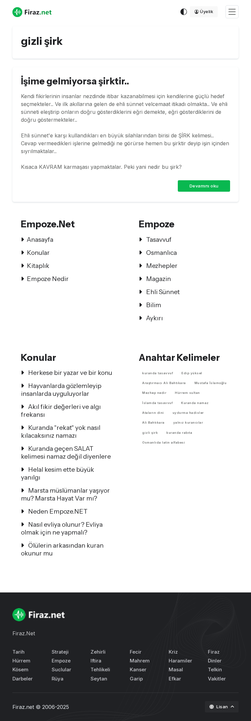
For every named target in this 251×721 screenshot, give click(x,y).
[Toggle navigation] (232, 12)
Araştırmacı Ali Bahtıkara (164, 383)
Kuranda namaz (195, 403)
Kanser (138, 669)
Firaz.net (23, 707)
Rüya (57, 679)
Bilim (153, 305)
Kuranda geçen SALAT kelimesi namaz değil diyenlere (66, 452)
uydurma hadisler (188, 412)
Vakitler (217, 679)
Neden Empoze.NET (57, 511)
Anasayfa (40, 239)
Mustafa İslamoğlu (210, 383)
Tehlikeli (100, 669)
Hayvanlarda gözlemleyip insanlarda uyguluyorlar (61, 389)
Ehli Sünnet (162, 292)
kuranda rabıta (179, 432)
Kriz (173, 652)
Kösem (20, 669)
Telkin (215, 669)
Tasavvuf (158, 239)
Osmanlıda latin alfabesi (163, 442)
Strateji (60, 652)
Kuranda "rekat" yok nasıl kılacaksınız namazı (60, 431)
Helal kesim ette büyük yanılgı (57, 473)
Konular (38, 252)
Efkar (175, 679)
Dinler (215, 661)
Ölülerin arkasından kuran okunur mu (62, 549)
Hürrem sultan (187, 393)
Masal (176, 669)
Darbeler (22, 679)
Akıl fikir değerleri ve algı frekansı (61, 410)
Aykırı (154, 318)
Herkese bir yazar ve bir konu (69, 373)
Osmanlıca (161, 252)
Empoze (61, 661)
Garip (136, 679)
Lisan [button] (222, 706)
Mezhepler (161, 266)
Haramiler (180, 661)
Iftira (96, 661)
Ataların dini (153, 412)
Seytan (99, 679)
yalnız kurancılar (188, 422)
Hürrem (21, 661)
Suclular (61, 669)
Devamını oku (204, 185)
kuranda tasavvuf (157, 373)
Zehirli (98, 652)
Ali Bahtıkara (153, 422)
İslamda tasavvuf (157, 403)
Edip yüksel (191, 373)
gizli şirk (150, 432)
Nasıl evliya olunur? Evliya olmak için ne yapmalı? (62, 528)
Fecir (136, 652)
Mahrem (140, 661)
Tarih (18, 652)
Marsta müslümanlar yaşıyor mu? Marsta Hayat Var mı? (65, 494)
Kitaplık (38, 266)
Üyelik (206, 11)
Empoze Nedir (48, 279)
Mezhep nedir (154, 393)
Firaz (214, 652)
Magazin (158, 279)
